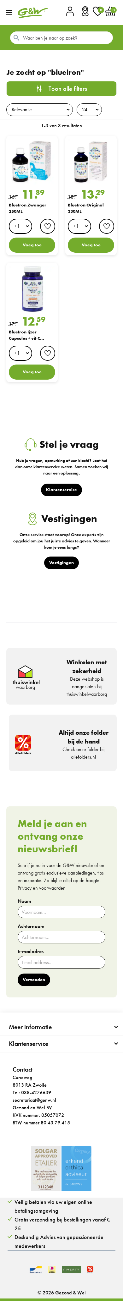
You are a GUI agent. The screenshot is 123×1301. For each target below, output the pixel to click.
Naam (24, 901)
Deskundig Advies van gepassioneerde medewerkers (59, 1241)
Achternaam (31, 926)
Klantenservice (28, 1044)
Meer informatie (30, 1027)
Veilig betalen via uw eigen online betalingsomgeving (53, 1206)
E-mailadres (31, 951)
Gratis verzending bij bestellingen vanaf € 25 (62, 1224)
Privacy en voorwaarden (42, 888)
